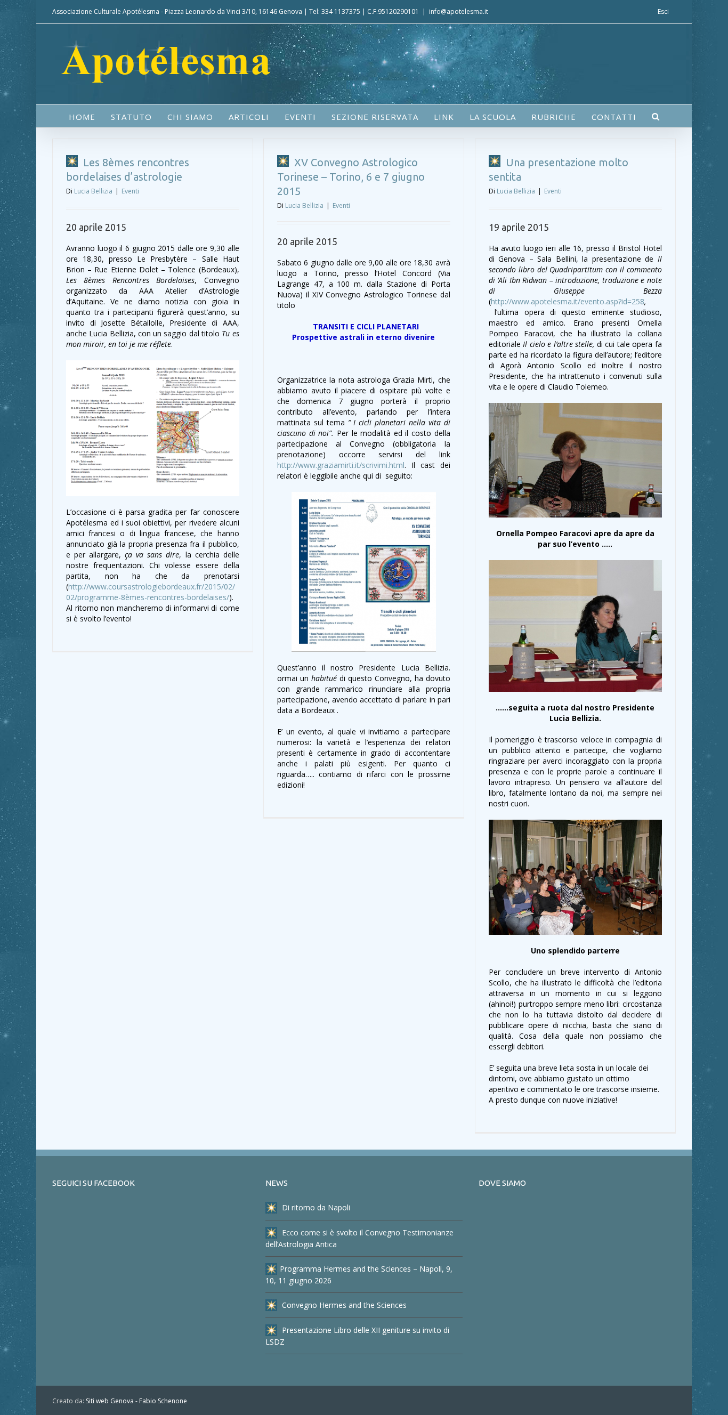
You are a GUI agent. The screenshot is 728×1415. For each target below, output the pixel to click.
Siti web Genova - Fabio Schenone (136, 1400)
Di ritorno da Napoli (315, 1207)
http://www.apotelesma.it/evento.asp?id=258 (567, 301)
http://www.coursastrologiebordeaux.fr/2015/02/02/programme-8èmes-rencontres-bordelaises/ (150, 591)
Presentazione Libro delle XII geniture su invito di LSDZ (357, 1336)
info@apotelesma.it (458, 11)
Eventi (130, 191)
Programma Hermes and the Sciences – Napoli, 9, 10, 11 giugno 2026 (358, 1274)
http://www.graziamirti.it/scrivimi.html (341, 465)
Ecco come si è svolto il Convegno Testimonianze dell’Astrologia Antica (359, 1238)
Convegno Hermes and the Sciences (343, 1305)
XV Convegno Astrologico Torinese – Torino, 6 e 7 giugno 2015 (351, 176)
